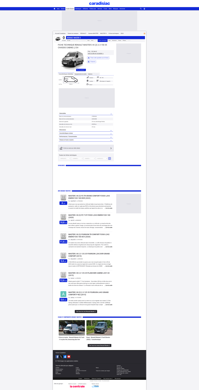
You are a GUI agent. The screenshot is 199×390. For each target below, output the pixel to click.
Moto (110, 8)
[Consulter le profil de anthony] (63, 297)
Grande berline (59, 370)
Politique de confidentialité (123, 370)
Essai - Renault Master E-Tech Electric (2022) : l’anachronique (98, 338)
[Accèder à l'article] (72, 328)
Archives (119, 365)
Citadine (57, 367)
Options (90, 74)
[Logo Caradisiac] (99, 6)
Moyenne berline (59, 369)
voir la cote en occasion (96, 53)
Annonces (122, 8)
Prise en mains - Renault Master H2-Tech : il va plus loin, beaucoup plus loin (71, 338)
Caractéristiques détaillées (66, 74)
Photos (124, 40)
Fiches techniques (102, 40)
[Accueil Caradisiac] (54, 8)
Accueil (64, 40)
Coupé (77, 367)
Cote (109, 40)
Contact (80, 378)
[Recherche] (141, 8)
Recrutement (117, 378)
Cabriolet (78, 369)
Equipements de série (80, 74)
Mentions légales (120, 368)
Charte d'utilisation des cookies (124, 371)
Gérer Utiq (119, 374)
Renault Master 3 (74, 37)
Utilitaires (85, 8)
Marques (115, 8)
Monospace (58, 373)
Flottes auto (92, 8)
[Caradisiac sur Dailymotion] (65, 357)
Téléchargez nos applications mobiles (67, 361)
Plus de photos (81, 70)
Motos (97, 367)
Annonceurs (87, 378)
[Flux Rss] (144, 33)
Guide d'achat (70, 8)
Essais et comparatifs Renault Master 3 (70, 317)
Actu (58, 8)
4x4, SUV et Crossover (81, 370)
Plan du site (119, 367)
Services (100, 8)
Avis (89, 40)
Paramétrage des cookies (122, 373)
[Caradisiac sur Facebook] (57, 357)
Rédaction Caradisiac (96, 378)
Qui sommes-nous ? (108, 378)
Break (57, 372)
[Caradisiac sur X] (61, 357)
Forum (105, 8)
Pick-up (77, 372)
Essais (63, 8)
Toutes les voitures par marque (103, 370)
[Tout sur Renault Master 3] (58, 41)
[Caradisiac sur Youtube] (68, 357)
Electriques (78, 8)
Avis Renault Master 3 (64, 191)
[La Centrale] (77, 387)
